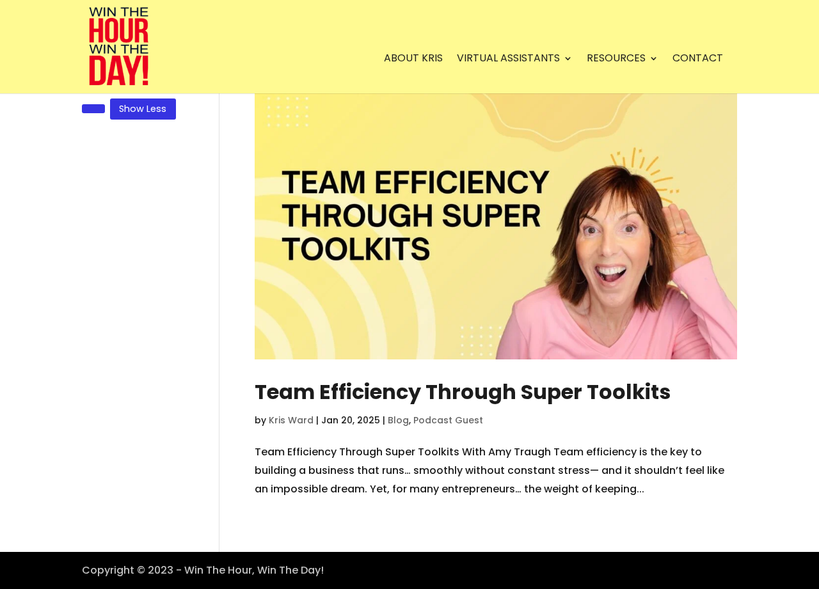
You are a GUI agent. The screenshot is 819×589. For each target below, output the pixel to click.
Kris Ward (291, 420)
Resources (616, 59)
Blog (398, 420)
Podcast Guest (448, 420)
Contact (697, 59)
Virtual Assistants (508, 59)
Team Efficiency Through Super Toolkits (463, 391)
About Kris (413, 59)
